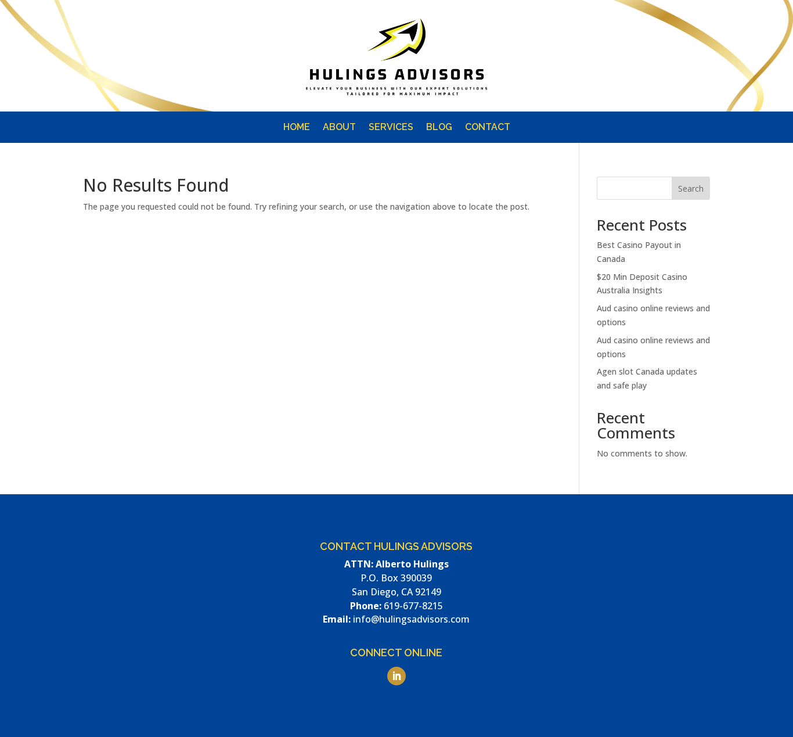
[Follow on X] (604, 97)
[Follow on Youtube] (581, 97)
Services (391, 127)
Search (691, 188)
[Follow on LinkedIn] (534, 97)
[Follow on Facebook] (558, 97)
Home (296, 127)
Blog (439, 127)
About (339, 127)
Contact (487, 127)
